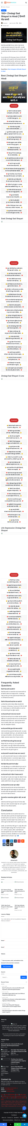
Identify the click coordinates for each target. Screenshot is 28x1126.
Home (3, 7)
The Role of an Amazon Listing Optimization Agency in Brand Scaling (18, 1060)
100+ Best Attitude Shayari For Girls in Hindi (20, 907)
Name (3, 940)
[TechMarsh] (10, 2)
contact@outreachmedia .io (11, 1088)
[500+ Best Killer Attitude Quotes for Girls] (21, 884)
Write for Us (17, 1120)
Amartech (5, 23)
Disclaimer (16, 1117)
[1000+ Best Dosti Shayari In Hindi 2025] (7, 900)
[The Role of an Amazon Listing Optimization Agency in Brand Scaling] (5, 1061)
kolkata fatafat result (7, 1104)
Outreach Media (10, 1091)
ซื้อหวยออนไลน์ (19, 1097)
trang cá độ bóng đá (10, 1096)
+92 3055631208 (9, 1089)
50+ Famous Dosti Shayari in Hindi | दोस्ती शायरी (7, 891)
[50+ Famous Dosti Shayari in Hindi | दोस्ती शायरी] (7, 884)
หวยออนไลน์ (11, 1102)
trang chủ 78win (17, 1104)
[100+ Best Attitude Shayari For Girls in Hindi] (21, 900)
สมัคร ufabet (23, 1094)
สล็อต (17, 1094)
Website (3, 953)
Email (3, 947)
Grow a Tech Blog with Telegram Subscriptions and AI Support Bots (18, 1068)
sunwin (5, 1097)
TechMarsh (14, 1115)
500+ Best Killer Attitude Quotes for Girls (20, 891)
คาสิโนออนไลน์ (22, 1101)
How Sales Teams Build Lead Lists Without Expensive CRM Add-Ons (18, 1051)
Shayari (8, 7)
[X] (7, 841)
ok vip (18, 1106)
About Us (4, 1117)
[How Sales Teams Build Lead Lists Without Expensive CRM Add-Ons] (5, 1053)
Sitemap (23, 1120)
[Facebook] (4, 841)
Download (14, 106)
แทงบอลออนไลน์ (18, 1102)
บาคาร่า (3, 1101)
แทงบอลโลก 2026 (20, 1096)
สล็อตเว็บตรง (12, 1094)
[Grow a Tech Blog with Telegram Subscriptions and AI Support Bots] (5, 1071)
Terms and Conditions (8, 1120)
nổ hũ (2, 1094)
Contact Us (10, 1117)
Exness (6, 1094)
